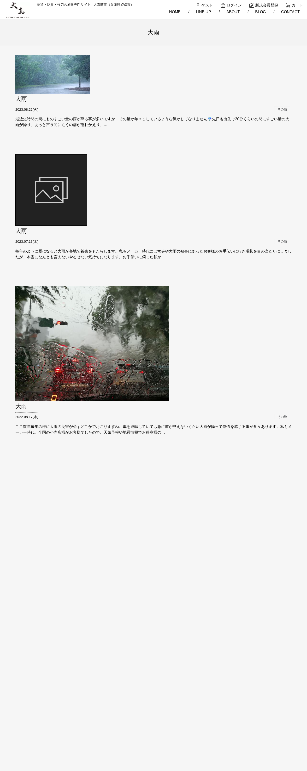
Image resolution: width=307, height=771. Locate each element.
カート (297, 5)
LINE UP (203, 12)
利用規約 (77, 721)
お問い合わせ (81, 744)
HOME (175, 12)
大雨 (21, 99)
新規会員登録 (266, 5)
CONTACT (290, 12)
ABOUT (233, 12)
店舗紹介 (77, 729)
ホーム (76, 698)
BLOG (260, 12)
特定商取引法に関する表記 (91, 736)
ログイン (234, 5)
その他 (282, 109)
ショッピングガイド (86, 713)
